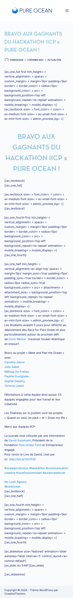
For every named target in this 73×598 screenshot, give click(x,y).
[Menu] (67, 10)
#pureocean (12, 486)
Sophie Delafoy (14, 381)
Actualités (54, 60)
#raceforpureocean (29, 472)
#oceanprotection (16, 468)
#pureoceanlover (54, 472)
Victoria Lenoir (14, 385)
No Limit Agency (15, 482)
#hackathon (37, 468)
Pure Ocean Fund (30, 445)
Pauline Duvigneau (16, 376)
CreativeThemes (14, 593)
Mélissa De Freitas (16, 371)
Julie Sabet (11, 367)
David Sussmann (20, 440)
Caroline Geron (14, 362)
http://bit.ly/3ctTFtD (22, 459)
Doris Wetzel (17, 339)
